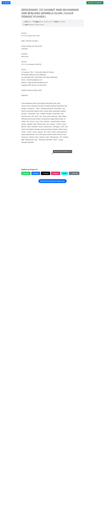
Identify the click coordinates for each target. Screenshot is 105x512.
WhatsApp (26, 173)
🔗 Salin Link (74, 173)
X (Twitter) (46, 173)
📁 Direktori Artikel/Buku (95, 3)
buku (29, 21)
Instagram (56, 173)
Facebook (35, 173)
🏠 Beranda (6, 3)
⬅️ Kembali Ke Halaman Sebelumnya (52, 181)
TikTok (64, 173)
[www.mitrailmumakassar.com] (52, 154)
